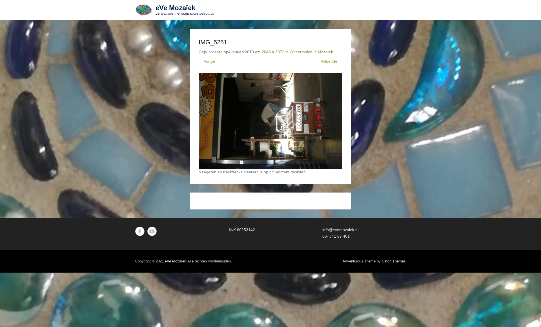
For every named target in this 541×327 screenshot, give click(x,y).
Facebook (140, 231)
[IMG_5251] (270, 121)
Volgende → (331, 61)
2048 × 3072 (273, 52)
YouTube (152, 231)
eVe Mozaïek (175, 8)
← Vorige (207, 61)
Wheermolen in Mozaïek (311, 52)
